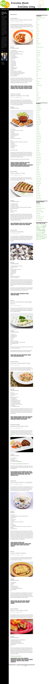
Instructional (38, 54)
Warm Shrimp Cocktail (19, 96)
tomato (45, 237)
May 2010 (37, 190)
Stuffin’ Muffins (38, 204)
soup (24, 544)
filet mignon (24, 471)
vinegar (40, 239)
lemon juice (13, 294)
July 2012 (37, 145)
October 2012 (38, 140)
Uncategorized (38, 97)
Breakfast (37, 24)
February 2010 (38, 195)
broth (37, 226)
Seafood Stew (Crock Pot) (21, 20)
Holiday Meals (38, 52)
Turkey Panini (38, 215)
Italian (37, 57)
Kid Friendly (18, 424)
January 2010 (38, 197)
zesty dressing (13, 661)
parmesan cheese (42, 234)
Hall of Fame (38, 50)
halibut (18, 293)
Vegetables (37, 239)
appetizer (12, 162)
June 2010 (37, 188)
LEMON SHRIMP (19, 463)
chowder (15, 542)
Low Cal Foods (38, 62)
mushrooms (40, 233)
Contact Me (44, 9)
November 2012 (38, 138)
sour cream (37, 237)
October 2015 (38, 105)
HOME (37, 9)
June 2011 (37, 167)
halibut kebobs (22, 293)
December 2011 (38, 157)
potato (21, 544)
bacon (12, 542)
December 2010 (38, 178)
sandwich (37, 236)
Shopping (37, 83)
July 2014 (37, 112)
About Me (40, 9)
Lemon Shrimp (12, 434)
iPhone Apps (38, 55)
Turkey (37, 95)
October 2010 (38, 181)
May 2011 (37, 169)
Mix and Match (38, 69)
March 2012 (38, 152)
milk (11, 544)
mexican (37, 233)
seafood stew (26, 87)
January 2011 (38, 176)
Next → (26, 665)
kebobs (27, 293)
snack (44, 236)
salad (44, 235)
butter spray (15, 471)
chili (11, 223)
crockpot (12, 87)
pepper (39, 235)
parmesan (37, 234)
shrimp (31, 87)
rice (42, 235)
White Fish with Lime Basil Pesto (21, 303)
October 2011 (38, 160)
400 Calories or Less (5, 9)
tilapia (23, 660)
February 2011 (38, 174)
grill (28, 162)
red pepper (16, 224)
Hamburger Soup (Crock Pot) (40, 208)
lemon (37, 232)
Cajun (37, 26)
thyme (28, 544)
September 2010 (38, 183)
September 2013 (38, 122)
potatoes (31, 659)
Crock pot (12, 18)
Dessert (37, 33)
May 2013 (37, 129)
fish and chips (26, 658)
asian (40, 224)
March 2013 (38, 133)
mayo (22, 659)
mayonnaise (26, 659)
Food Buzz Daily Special (39, 47)
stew (17, 88)
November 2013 (38, 121)
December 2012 (38, 136)
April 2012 (37, 150)
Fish (17, 18)
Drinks (37, 36)
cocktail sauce (22, 162)
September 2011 (38, 162)
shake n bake (19, 660)
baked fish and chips (14, 658)
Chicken (37, 28)
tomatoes (26, 88)
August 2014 (38, 110)
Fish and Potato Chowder (21, 482)
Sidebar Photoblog (39, 85)
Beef (11, 424)
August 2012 (38, 143)
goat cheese (30, 416)
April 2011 (37, 171)
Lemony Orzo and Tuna (20, 363)
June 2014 (37, 114)
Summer (15, 171)
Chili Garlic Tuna (17, 173)
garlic (22, 87)
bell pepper (15, 416)
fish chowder (22, 543)
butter (39, 226)
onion (15, 544)
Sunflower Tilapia (18, 553)
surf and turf (13, 475)
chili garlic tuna (16, 223)
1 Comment (18, 233)
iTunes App (38, 59)
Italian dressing (13, 659)
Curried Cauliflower (39, 220)
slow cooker (13, 88)
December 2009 (38, 198)
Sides (42, 236)
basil (12, 416)
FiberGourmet (38, 43)
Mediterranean (38, 66)
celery (41, 226)
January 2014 (38, 119)
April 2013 (37, 131)
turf (17, 475)
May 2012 (37, 148)
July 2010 (37, 186)
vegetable (43, 238)
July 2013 (37, 126)
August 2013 (38, 124)
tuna (24, 224)
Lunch (21, 163)
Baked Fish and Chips (19, 610)
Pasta (17, 361)
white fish (30, 88)
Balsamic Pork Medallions (40, 211)
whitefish (12, 603)
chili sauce (16, 162)
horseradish (13, 163)
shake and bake (13, 660)
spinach (40, 237)
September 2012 (38, 141)
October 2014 (38, 107)
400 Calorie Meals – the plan (40, 17)
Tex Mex (37, 93)
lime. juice (17, 163)
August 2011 (38, 164)
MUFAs (37, 71)
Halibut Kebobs (16, 232)
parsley (18, 544)
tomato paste (21, 88)
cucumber (20, 416)
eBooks (37, 40)
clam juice (19, 542)
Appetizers (37, 19)
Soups (15, 480)
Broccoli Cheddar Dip (39, 218)
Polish (37, 74)
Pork (37, 76)
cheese (44, 226)
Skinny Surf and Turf (19, 426)
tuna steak (28, 224)
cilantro (41, 227)
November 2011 (38, 159)
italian (37, 230)
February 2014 (38, 117)
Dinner (15, 18)
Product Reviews (38, 78)
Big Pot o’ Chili (38, 206)
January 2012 (38, 155)
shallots (17, 294)
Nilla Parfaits (38, 213)
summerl (21, 224)
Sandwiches (38, 81)
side (40, 236)
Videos (37, 100)
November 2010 (38, 179)
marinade (24, 163)
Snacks (37, 88)
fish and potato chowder (15, 543)
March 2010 (38, 193)
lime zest (30, 223)
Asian (37, 21)
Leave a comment (20, 21)
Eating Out (37, 38)
